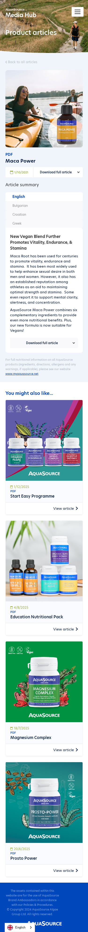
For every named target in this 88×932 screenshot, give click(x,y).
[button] (58, 172)
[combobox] (20, 927)
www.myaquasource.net (21, 374)
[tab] (44, 196)
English (20, 927)
